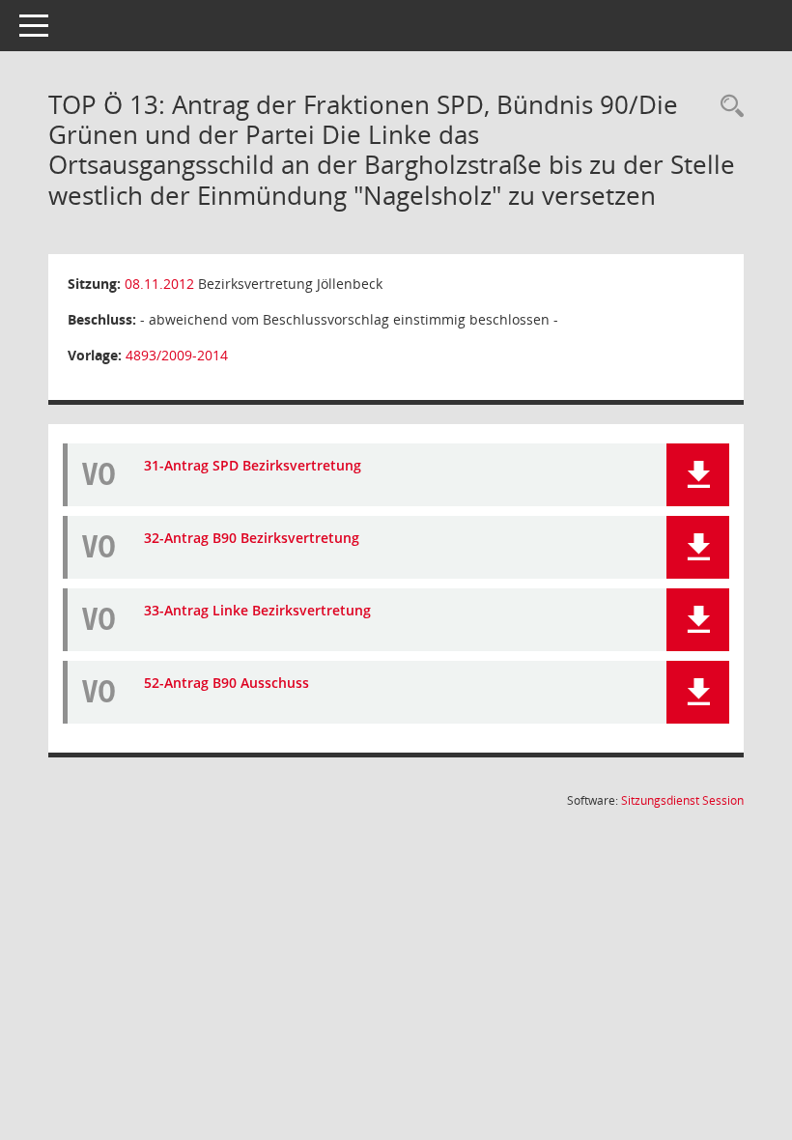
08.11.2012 (159, 283)
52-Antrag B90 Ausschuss (226, 682)
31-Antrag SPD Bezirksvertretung (252, 465)
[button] (697, 474)
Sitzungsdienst (682, 800)
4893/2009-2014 (177, 355)
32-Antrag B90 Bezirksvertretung (251, 537)
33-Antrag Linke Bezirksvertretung (257, 610)
